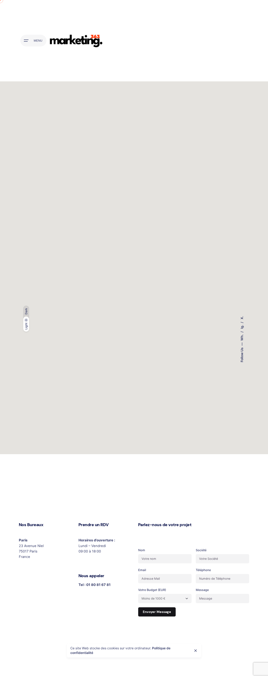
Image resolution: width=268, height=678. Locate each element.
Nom (141, 550)
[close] (195, 650)
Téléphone (203, 570)
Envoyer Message (157, 612)
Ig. (242, 326)
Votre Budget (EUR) (152, 590)
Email (142, 570)
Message (202, 590)
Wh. (242, 337)
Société (201, 550)
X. (242, 317)
